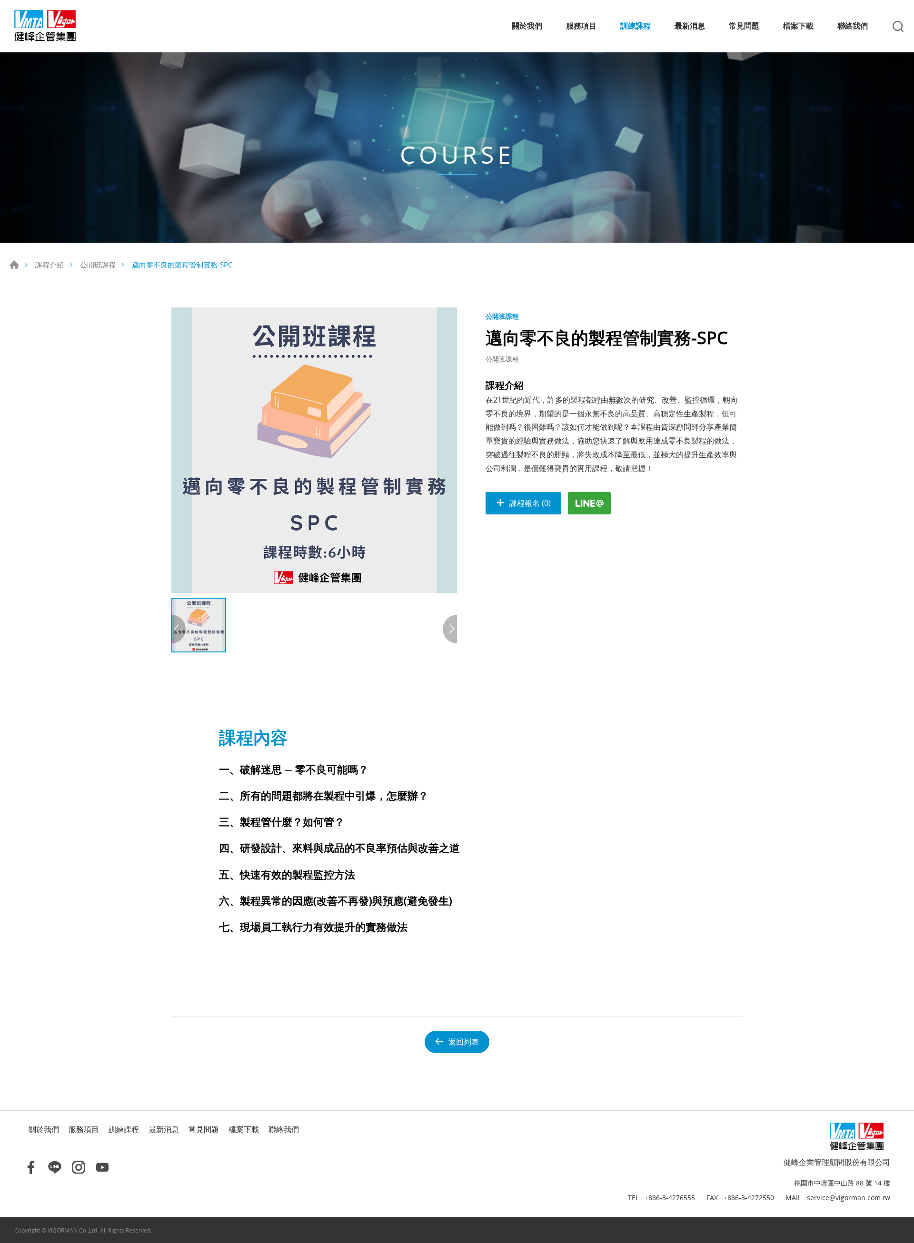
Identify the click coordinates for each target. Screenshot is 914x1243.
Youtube (102, 1167)
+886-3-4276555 (670, 1198)
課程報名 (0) (530, 503)
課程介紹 (49, 264)
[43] (314, 450)
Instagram (78, 1167)
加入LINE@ (589, 503)
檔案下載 (798, 25)
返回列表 (463, 1041)
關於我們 (527, 25)
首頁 (14, 264)
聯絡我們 (852, 25)
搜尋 (898, 26)
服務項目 (581, 25)
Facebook (31, 1167)
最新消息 (690, 25)
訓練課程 (635, 25)
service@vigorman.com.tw (848, 1198)
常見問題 (744, 25)
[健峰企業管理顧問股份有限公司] (54, 26)
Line (55, 1167)
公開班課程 (98, 264)
